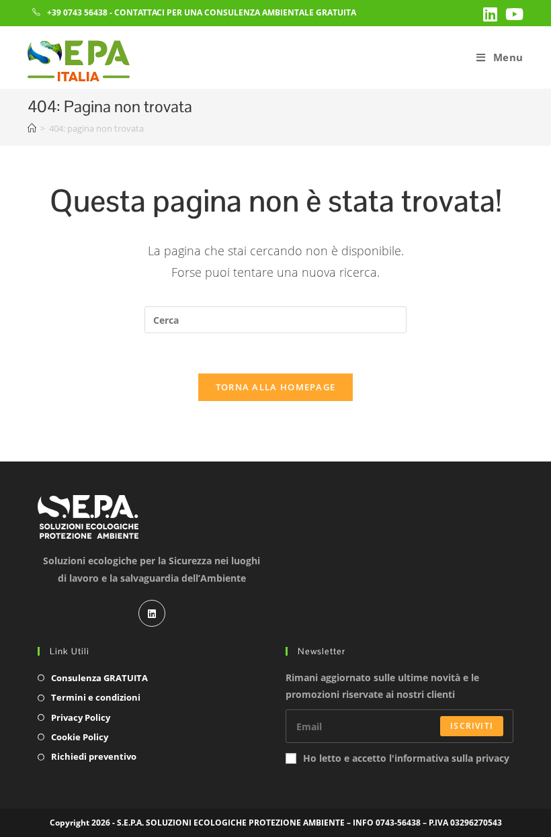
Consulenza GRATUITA (99, 678)
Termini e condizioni (95, 697)
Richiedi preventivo (93, 756)
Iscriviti (471, 726)
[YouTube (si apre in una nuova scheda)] (512, 14)
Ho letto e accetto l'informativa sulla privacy (406, 758)
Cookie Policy (79, 737)
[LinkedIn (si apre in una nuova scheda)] (490, 14)
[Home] (32, 128)
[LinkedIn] (151, 613)
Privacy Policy (80, 717)
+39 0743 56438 (77, 12)
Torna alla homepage (276, 387)
